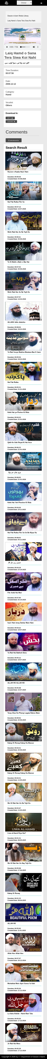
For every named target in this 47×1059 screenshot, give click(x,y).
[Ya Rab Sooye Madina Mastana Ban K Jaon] (23, 341)
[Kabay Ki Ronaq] (23, 882)
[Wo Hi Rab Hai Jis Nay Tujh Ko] (23, 852)
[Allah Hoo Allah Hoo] (23, 942)
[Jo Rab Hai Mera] (23, 1032)
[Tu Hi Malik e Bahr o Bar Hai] (23, 251)
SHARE (11, 121)
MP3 (10, 118)
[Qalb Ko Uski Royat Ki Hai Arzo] (23, 431)
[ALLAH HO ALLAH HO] (23, 671)
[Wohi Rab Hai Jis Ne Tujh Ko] (23, 221)
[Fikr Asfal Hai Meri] (23, 581)
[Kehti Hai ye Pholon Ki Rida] (23, 401)
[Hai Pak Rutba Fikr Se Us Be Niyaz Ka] (23, 521)
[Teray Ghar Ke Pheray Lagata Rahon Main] (23, 702)
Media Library (24, 16)
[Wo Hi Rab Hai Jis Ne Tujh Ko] (23, 792)
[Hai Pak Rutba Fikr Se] (23, 190)
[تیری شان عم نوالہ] (23, 461)
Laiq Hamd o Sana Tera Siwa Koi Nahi (21, 21)
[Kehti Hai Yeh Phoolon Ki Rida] (23, 491)
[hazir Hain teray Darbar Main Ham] (23, 611)
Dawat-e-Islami (13, 16)
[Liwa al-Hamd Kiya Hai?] (23, 822)
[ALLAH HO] (23, 912)
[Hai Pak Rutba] (23, 371)
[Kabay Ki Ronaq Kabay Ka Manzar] (23, 732)
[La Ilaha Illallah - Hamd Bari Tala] (23, 1002)
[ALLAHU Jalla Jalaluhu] (23, 311)
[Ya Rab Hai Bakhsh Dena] (23, 641)
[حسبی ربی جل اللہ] (23, 551)
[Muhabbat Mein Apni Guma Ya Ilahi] (23, 972)
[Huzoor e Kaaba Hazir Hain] (23, 160)
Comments (13, 140)
